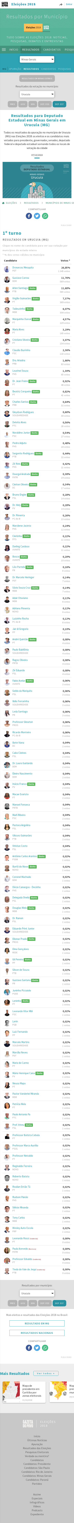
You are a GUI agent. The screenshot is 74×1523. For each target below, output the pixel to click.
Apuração (15, 68)
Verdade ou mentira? (37, 1456)
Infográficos (37, 1502)
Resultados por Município (37, 16)
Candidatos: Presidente (37, 1464)
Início (13, 49)
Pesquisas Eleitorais (37, 1452)
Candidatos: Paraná (37, 1479)
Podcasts (37, 1510)
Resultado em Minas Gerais (37, 78)
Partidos (37, 1483)
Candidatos (52, 49)
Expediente (37, 1514)
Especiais (37, 1498)
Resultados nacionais (37, 1333)
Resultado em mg (37, 1323)
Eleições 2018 (23, 4)
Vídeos (37, 1506)
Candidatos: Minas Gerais (37, 1475)
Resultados (30, 49)
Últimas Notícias (37, 1440)
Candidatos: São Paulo (37, 1467)
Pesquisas (64, 68)
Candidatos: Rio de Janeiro (37, 1471)
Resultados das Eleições (37, 1448)
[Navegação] (4, 49)
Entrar (69, 4)
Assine (37, 1494)
